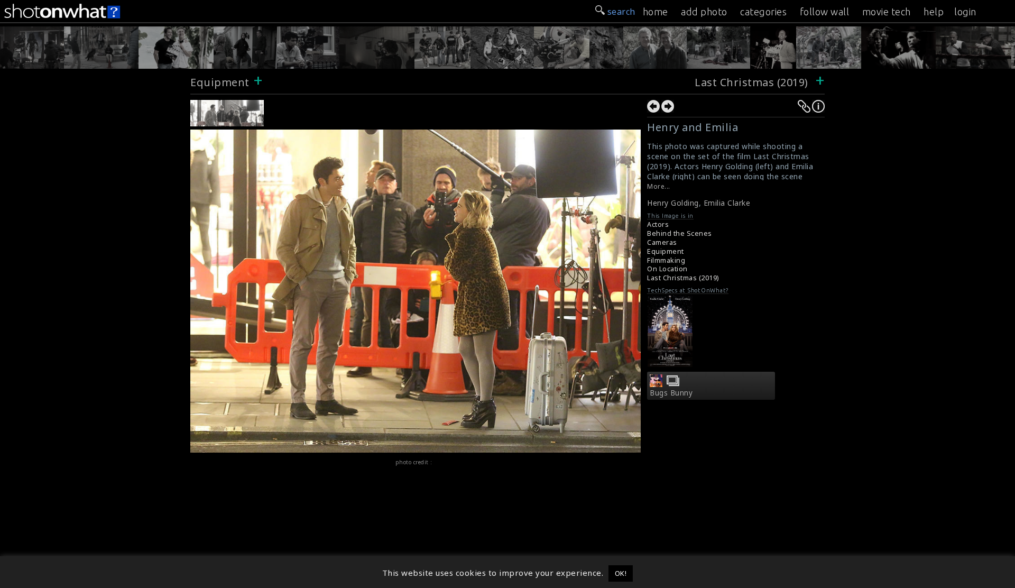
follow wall (825, 11)
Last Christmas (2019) (753, 82)
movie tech (886, 11)
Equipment (220, 82)
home (655, 11)
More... (658, 186)
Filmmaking (666, 260)
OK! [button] (621, 573)
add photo (704, 11)
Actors (658, 224)
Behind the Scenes (679, 233)
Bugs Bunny (671, 393)
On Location (667, 268)
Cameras (662, 242)
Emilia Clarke (727, 203)
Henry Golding (673, 203)
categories (763, 11)
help (934, 11)
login (965, 11)
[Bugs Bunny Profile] (656, 384)
